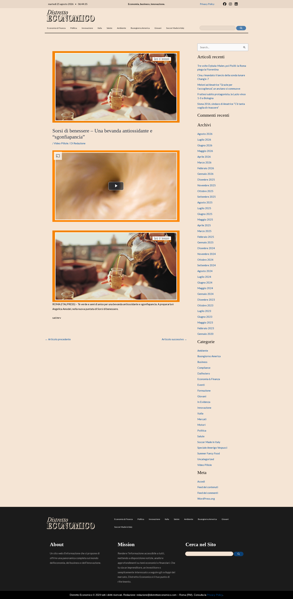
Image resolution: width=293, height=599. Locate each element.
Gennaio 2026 (205, 173)
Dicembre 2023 (206, 299)
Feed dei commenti (207, 492)
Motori (201, 424)
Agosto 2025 (204, 202)
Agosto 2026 (204, 133)
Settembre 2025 (206, 196)
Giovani (157, 28)
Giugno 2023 (204, 316)
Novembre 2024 (206, 253)
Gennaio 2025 (205, 242)
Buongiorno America (140, 28)
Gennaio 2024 (205, 293)
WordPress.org (206, 498)
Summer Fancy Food (208, 453)
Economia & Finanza (56, 28)
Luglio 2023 (204, 310)
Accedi (201, 481)
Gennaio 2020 (205, 333)
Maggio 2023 (205, 322)
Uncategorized (205, 459)
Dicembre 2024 (206, 248)
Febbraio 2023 (205, 328)
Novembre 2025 (206, 185)
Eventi (201, 384)
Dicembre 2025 (206, 179)
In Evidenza (203, 401)
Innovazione (87, 28)
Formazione (204, 390)
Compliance (203, 367)
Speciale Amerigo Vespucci (212, 447)
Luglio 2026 (204, 139)
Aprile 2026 (204, 156)
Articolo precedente (58, 339)
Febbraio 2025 (205, 236)
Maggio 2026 (205, 150)
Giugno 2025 (204, 213)
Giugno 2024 (204, 282)
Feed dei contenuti (207, 487)
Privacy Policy (215, 594)
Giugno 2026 (204, 145)
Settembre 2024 (206, 265)
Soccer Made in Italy (175, 28)
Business (202, 361)
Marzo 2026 (204, 162)
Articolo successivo (174, 339)
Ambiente (121, 28)
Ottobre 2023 (205, 305)
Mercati (201, 419)
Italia (100, 28)
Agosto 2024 (204, 270)
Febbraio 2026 (205, 168)
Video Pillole (61, 143)
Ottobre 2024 (205, 259)
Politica (73, 28)
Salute (109, 28)
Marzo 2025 (204, 231)
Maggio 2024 (205, 288)
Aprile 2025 (204, 225)
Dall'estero (203, 373)
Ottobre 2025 (205, 191)
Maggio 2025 (205, 219)
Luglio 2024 (204, 276)
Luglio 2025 (204, 208)
